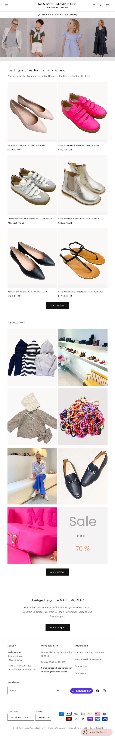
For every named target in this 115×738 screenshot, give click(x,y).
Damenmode (15, 501)
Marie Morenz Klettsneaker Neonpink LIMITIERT (78, 145)
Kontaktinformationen (57, 728)
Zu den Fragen (57, 627)
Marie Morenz (24, 728)
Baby (10, 442)
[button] (6, 5)
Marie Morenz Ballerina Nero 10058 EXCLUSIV (27, 292)
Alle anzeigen (57, 305)
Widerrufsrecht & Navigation (88, 659)
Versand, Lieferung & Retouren (90, 652)
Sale (60, 561)
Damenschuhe (66, 501)
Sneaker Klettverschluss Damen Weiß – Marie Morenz (30, 218)
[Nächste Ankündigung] (109, 15)
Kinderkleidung (16, 383)
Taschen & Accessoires (20, 561)
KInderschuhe (66, 383)
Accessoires (65, 442)
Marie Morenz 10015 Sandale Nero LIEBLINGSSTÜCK (80, 292)
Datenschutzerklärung (99, 728)
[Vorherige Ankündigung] (6, 15)
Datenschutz (81, 666)
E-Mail (13, 690)
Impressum (80, 673)
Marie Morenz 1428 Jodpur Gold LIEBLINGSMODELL (80, 218)
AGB (85, 728)
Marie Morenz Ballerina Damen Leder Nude (26, 145)
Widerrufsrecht (75, 728)
